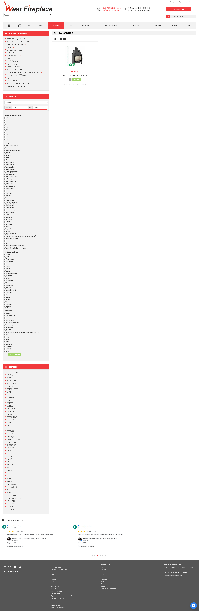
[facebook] (9, 25)
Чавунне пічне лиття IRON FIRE (18, 84)
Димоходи (11, 53)
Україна (8, 307)
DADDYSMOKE (12, 409)
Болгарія (9, 264)
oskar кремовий (11, 181)
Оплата (103, 574)
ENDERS (10, 428)
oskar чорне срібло (12, 145)
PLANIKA (10, 509)
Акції (70, 25)
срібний (8, 222)
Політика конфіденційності (108, 588)
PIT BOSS (10, 504)
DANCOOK (11, 412)
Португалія (9, 280)
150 (7, 132)
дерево (8, 330)
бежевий (9, 219)
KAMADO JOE (12, 465)
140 (7, 127)
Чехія (7, 295)
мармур (8, 349)
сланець (9, 346)
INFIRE (9, 456)
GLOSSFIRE (11, 445)
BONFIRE (10, 386)
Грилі (9, 47)
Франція (9, 304)
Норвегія (9, 299)
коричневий (10, 207)
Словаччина (10, 283)
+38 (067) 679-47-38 (172, 573)
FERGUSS (10, 431)
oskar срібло (10, 164)
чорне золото (10, 186)
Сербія (8, 278)
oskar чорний (10, 179)
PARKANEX (11, 501)
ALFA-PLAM (11, 381)
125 (7, 122)
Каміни (9, 58)
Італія (8, 297)
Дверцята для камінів (15, 50)
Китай (8, 254)
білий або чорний (12, 210)
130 (7, 125)
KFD (8, 476)
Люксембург (10, 259)
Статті (189, 25)
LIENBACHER (12, 487)
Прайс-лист (86, 25)
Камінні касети (12, 61)
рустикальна (10, 174)
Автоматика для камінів (16, 39)
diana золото (10, 160)
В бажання (70, 84)
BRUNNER (11, 395)
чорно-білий (10, 212)
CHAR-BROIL (11, 398)
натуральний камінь (13, 322)
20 (190, 103)
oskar (7, 157)
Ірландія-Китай (11, 290)
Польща (8, 302)
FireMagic (10, 437)
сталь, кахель (10, 315)
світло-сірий (10, 200)
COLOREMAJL (12, 403)
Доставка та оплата (111, 25)
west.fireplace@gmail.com (174, 575)
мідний (8, 195)
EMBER (9, 425)
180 (7, 137)
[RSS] (24, 567)
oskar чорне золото (12, 176)
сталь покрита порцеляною (15, 325)
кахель (8, 313)
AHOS (9, 378)
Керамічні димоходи (14, 67)
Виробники (157, 25)
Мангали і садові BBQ (15, 70)
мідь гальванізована (13, 150)
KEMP (9, 473)
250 (7, 130)
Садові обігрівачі (13, 81)
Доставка (103, 572)
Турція (8, 266)
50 (192, 103)
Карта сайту (183, 2)
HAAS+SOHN (12, 448)
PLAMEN (10, 507)
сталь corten (10, 320)
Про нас (40, 25)
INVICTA (10, 459)
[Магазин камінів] (27, 2)
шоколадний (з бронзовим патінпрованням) (21, 236)
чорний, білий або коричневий (16, 248)
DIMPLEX (10, 420)
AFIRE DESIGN (12, 372)
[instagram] (19, 25)
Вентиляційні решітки (15, 44)
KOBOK (10, 479)
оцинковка (9, 327)
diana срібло (10, 162)
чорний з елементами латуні (15, 245)
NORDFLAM (11, 495)
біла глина (9, 318)
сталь (8, 334)
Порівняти (82, 84)
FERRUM (10, 434)
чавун (8, 339)
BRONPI (10, 392)
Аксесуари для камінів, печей (18, 42)
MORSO (10, 493)
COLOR (9, 400)
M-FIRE (9, 490)
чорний (8, 229)
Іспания (8, 271)
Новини (174, 25)
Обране (174, 2)
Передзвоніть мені (178, 9)
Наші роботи (137, 25)
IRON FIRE (11, 462)
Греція (8, 268)
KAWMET (10, 470)
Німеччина (9, 285)
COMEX (10, 406)
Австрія (8, 288)
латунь (8, 231)
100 (7, 118)
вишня (8, 241)
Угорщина (9, 261)
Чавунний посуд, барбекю (17, 86)
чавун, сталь (10, 337)
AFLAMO (10, 375)
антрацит (9, 224)
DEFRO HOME (12, 417)
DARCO (9, 414)
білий (7, 226)
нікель (8, 153)
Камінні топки (12, 64)
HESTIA (10, 453)
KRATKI (10, 481)
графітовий (10, 188)
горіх (7, 214)
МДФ (7, 351)
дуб (7, 243)
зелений (9, 193)
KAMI (9, 467)
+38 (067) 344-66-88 (172, 570)
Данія (8, 257)
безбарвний (10, 205)
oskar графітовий (12, 172)
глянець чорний (11, 203)
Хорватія (9, 276)
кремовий (9, 191)
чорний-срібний (11, 234)
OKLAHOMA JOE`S (14, 498)
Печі (8, 78)
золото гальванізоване (14, 148)
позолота (9, 155)
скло (7, 341)
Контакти (192, 2)
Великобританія (11, 273)
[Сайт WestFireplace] (29, 25)
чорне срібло (10, 167)
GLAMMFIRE (11, 442)
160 (7, 134)
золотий (8, 198)
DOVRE (9, 423)
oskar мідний (10, 169)
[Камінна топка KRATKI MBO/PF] (75, 56)
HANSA (9, 451)
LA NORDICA (11, 484)
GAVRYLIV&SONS (13, 439)
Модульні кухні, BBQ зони (16, 75)
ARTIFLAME (11, 384)
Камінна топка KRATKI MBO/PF (74, 75)
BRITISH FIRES (12, 389)
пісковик (9, 217)
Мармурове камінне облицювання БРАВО (23, 72)
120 (7, 120)
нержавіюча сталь (12, 238)
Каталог (56, 25)
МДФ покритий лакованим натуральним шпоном (22, 332)
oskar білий (9, 184)
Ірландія (9, 292)
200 (7, 139)
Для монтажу (12, 56)
